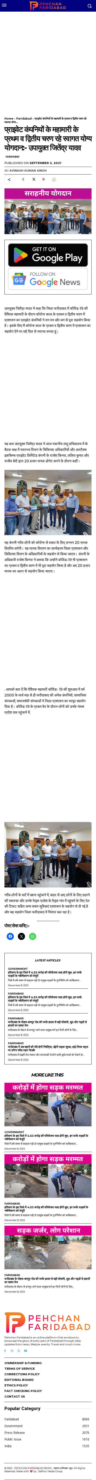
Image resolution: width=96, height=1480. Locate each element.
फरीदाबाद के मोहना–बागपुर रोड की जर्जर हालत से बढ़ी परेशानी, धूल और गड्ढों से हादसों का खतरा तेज (47, 1023)
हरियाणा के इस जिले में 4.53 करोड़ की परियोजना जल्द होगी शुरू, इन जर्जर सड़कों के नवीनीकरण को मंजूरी (45, 974)
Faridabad (24, 118)
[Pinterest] (43, 179)
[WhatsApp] (53, 179)
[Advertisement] (48, 61)
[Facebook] (23, 179)
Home (8, 118)
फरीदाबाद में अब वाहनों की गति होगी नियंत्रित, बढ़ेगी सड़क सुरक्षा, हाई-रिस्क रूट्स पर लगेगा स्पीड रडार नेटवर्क (48, 1048)
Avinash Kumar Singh (28, 170)
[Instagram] (12, 1351)
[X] (33, 179)
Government (18, 968)
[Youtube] (25, 1351)
